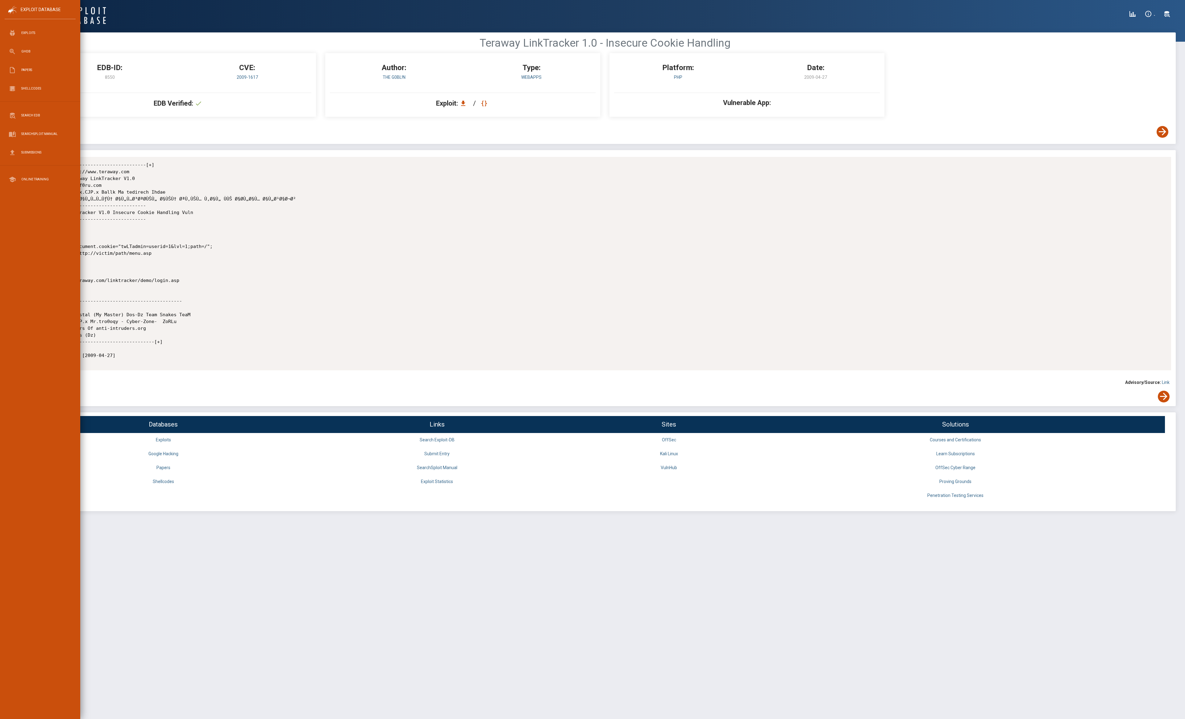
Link (1166, 382)
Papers (163, 467)
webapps (531, 77)
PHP (678, 77)
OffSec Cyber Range (955, 467)
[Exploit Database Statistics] (1132, 14)
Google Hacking (163, 453)
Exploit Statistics (437, 481)
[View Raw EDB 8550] (484, 103)
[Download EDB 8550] (464, 103)
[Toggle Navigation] (40, 15)
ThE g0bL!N (394, 77)
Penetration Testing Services (955, 495)
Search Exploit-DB (437, 439)
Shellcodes (163, 481)
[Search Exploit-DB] (1167, 14)
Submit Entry (437, 453)
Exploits (163, 439)
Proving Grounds (955, 481)
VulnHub (669, 467)
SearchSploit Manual (437, 467)
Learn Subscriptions (955, 453)
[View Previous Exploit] (47, 132)
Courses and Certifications (955, 439)
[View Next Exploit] (1162, 132)
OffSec (669, 439)
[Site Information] (1150, 14)
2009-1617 (247, 77)
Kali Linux (669, 453)
